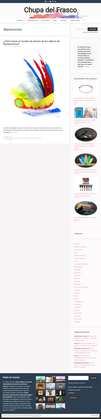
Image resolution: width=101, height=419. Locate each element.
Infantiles (7, 136)
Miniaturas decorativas (81, 287)
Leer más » (14, 132)
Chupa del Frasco (50, 10)
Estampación (78, 267)
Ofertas (76, 299)
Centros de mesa (79, 258)
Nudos (75, 104)
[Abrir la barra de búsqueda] (83, 20)
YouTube (86, 66)
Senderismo (78, 313)
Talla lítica (77, 316)
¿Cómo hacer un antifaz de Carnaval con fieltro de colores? (84, 365)
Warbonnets (38, 138)
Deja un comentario (8, 139)
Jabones (77, 278)
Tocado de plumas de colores (10, 138)
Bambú (76, 252)
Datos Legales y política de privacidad (80, 387)
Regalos (76, 310)
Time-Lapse (78, 319)
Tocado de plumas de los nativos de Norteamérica (26, 138)
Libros (55, 20)
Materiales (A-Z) (33, 20)
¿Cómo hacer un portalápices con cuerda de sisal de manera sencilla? (85, 351)
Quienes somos (75, 20)
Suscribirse (92, 29)
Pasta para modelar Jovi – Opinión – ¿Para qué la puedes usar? (85, 338)
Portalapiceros (78, 301)
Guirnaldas (77, 270)
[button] (41, 379)
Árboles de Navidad (80, 247)
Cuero (76, 261)
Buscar (93, 378)
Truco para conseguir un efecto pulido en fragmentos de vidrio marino (84, 146)
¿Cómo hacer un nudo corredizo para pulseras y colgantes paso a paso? (84, 100)
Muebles (77, 290)
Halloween (77, 273)
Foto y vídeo (45, 20)
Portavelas (77, 304)
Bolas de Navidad (79, 255)
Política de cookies (74, 390)
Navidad (76, 293)
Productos (77, 307)
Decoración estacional (78, 150)
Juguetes (77, 281)
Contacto (63, 20)
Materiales (76, 124)
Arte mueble (78, 249)
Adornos (19, 20)
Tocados (10, 136)
